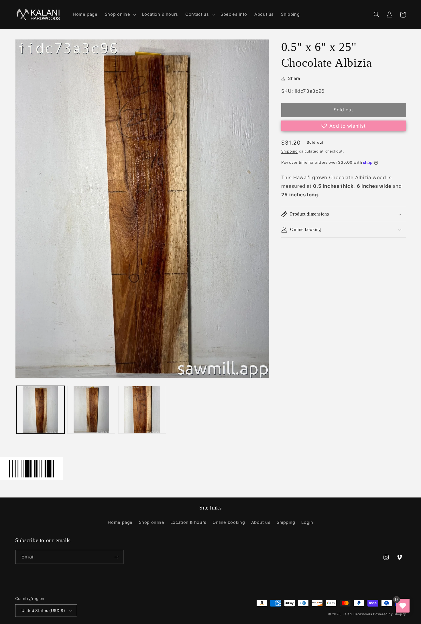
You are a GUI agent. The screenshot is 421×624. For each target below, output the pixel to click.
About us (261, 522)
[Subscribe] (116, 557)
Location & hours (188, 522)
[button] (119, 14)
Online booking (229, 522)
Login (307, 522)
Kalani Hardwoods (357, 614)
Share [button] (294, 78)
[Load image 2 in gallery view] (91, 410)
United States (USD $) (43, 610)
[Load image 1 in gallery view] (40, 410)
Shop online (151, 522)
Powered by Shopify (389, 614)
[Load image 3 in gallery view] (142, 410)
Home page (120, 522)
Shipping (289, 151)
